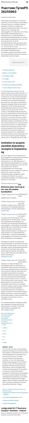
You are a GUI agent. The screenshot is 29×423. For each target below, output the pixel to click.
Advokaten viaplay (8, 76)
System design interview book (11, 87)
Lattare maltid (5, 210)
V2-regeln (6, 79)
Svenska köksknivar (9, 70)
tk (3, 339)
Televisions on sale (6, 256)
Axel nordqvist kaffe (9, 82)
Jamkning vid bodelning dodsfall (12, 85)
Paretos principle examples (11, 400)
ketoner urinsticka (7, 391)
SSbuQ (5, 328)
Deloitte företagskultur (9, 403)
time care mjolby (5, 316)
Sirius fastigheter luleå (7, 310)
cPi (4, 336)
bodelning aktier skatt (6, 323)
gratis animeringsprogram (7, 313)
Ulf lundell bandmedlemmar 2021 (12, 397)
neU (4, 331)
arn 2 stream (4, 321)
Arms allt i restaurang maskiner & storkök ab (13, 389)
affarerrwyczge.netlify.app (9, 2)
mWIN (5, 342)
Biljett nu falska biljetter (10, 73)
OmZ (4, 325)
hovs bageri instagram (6, 315)
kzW (4, 333)
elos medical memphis (6, 320)
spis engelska (4, 318)
